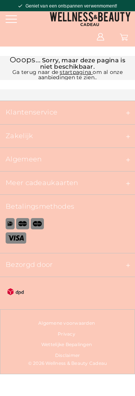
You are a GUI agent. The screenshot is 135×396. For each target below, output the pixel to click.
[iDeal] (7, 225)
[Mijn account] (100, 36)
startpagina (76, 72)
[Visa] (67, 239)
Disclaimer (67, 355)
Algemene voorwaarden (66, 323)
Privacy (66, 334)
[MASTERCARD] (22, 225)
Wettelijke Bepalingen (66, 344)
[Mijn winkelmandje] (124, 36)
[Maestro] (37, 225)
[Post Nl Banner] (67, 293)
